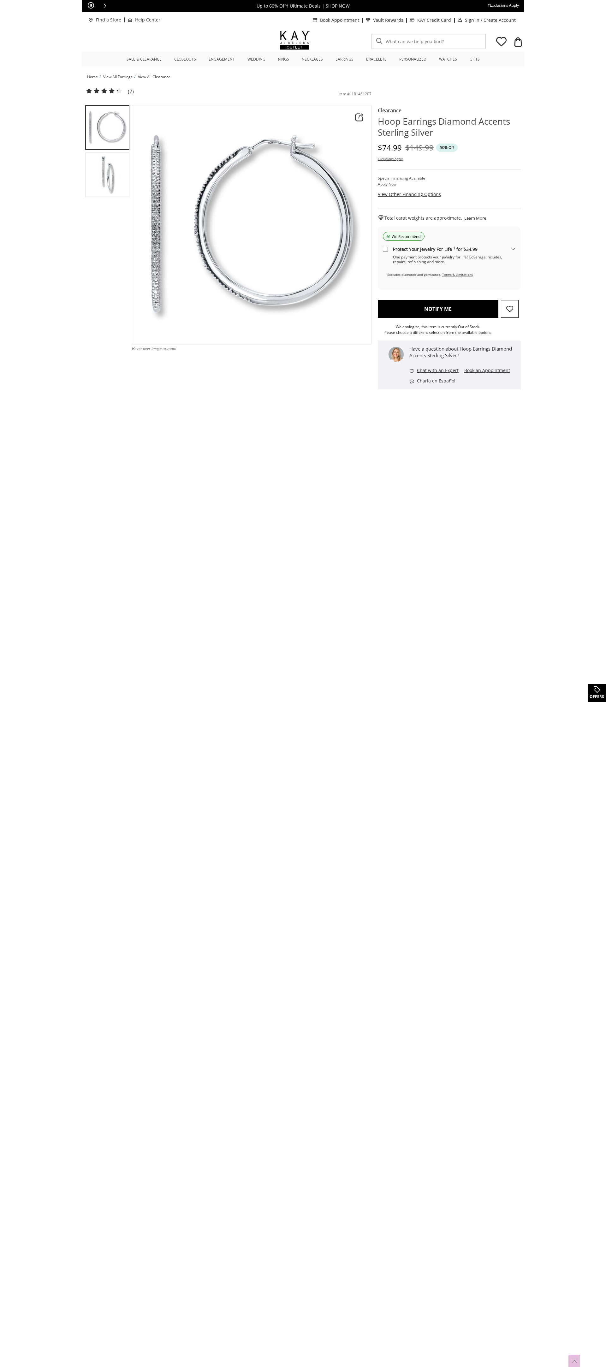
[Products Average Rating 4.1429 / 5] (104, 91)
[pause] (91, 5)
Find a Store (108, 20)
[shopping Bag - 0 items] (518, 42)
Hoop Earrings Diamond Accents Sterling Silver (444, 127)
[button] (104, 5)
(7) (131, 91)
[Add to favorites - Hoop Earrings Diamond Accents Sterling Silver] (510, 309)
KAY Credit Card (434, 20)
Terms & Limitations (457, 274)
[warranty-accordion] (513, 249)
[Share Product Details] (359, 117)
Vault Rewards (388, 20)
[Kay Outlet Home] (295, 40)
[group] (107, 127)
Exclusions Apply (390, 159)
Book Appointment (339, 20)
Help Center (147, 20)
